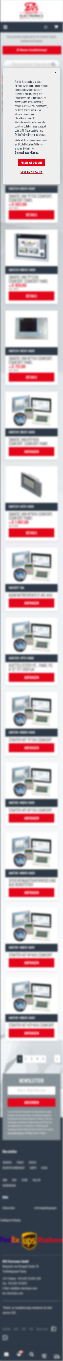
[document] (31, 127)
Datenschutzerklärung (26, 152)
